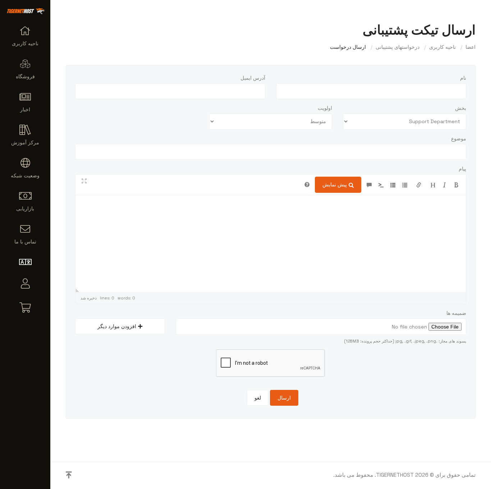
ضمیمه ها (456, 313)
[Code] (381, 184)
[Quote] (369, 184)
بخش (460, 108)
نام (463, 78)
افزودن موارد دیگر (116, 326)
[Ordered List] (393, 184)
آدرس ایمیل (252, 78)
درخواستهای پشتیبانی (397, 47)
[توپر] (456, 184)
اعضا (470, 47)
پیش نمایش (334, 184)
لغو (257, 398)
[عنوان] (433, 184)
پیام (462, 169)
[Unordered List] (405, 184)
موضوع (458, 138)
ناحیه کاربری (442, 47)
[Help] (307, 184)
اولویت (325, 108)
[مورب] (445, 184)
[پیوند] (419, 184)
